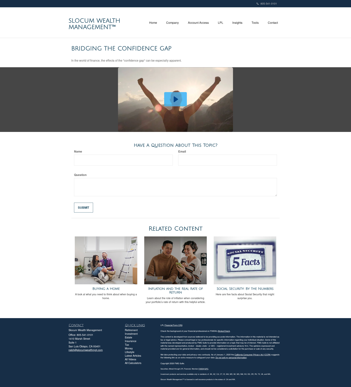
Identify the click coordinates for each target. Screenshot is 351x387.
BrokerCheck (224, 330)
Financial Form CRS (173, 325)
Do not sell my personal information (231, 357)
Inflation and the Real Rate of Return (175, 290)
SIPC (206, 368)
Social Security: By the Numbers (245, 289)
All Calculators (133, 363)
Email (182, 151)
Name (78, 151)
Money (129, 348)
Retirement (131, 330)
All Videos (130, 359)
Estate (128, 337)
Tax (127, 344)
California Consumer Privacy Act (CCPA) (253, 354)
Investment (131, 333)
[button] (172, 22)
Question (80, 175)
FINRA (201, 368)
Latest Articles (133, 355)
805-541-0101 (269, 3)
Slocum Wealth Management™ (94, 24)
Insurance (130, 341)
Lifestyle (129, 352)
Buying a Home (106, 289)
